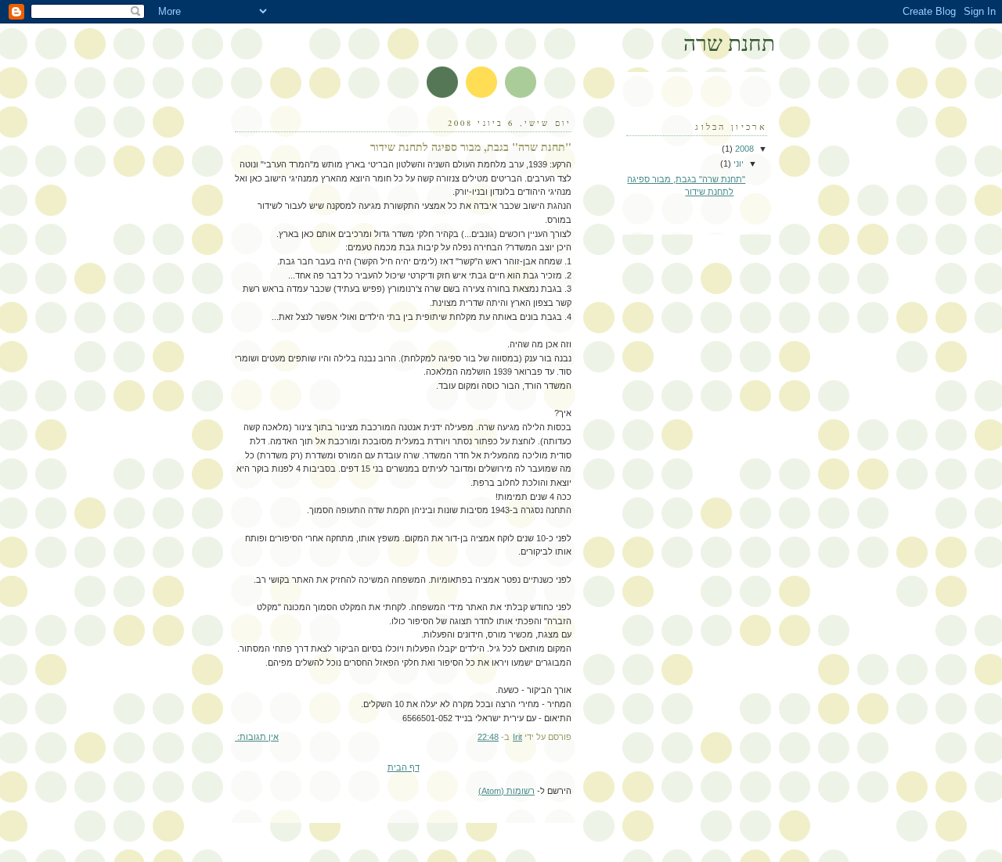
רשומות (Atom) (506, 791)
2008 (743, 148)
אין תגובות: (257, 737)
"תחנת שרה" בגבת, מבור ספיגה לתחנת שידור (470, 146)
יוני (737, 163)
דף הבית (403, 767)
